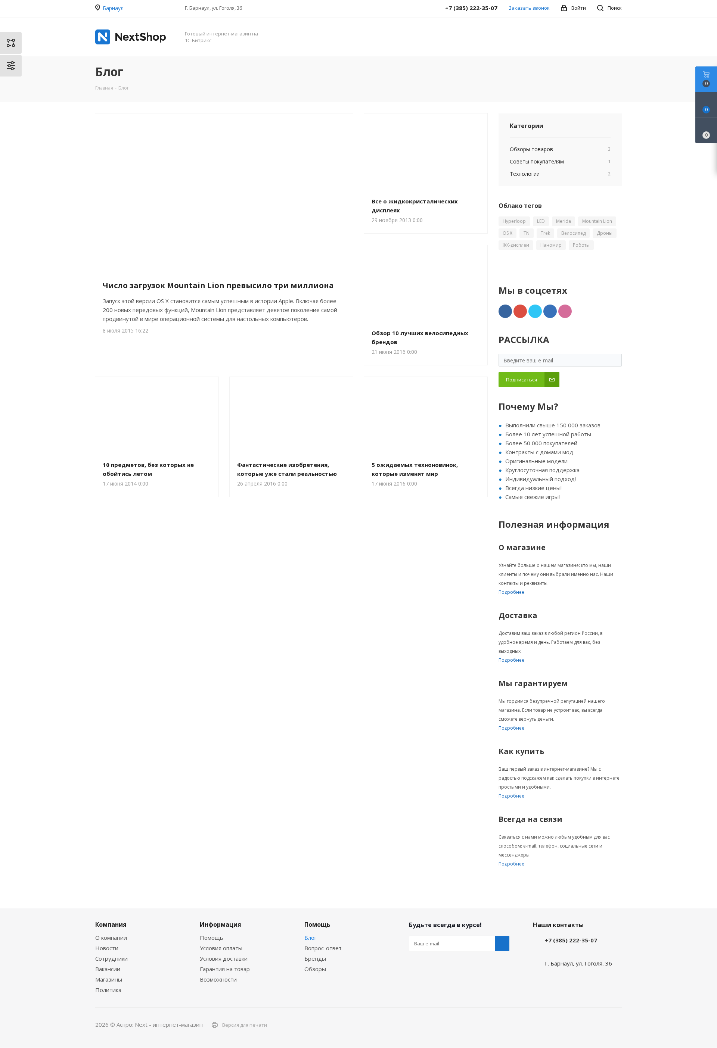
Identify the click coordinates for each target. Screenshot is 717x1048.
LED (541, 221)
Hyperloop (514, 221)
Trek (545, 233)
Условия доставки (224, 958)
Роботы (581, 245)
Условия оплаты (221, 948)
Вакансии (107, 969)
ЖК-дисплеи (516, 245)
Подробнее (511, 592)
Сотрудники (111, 958)
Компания (111, 924)
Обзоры (315, 969)
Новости (106, 948)
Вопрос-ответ (323, 948)
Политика (108, 990)
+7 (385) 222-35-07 (571, 940)
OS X (507, 233)
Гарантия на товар (225, 969)
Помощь (211, 937)
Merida (563, 221)
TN (527, 233)
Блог (310, 937)
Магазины (108, 979)
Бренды (315, 958)
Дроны (604, 233)
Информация (220, 924)
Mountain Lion (597, 221)
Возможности (218, 979)
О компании (111, 937)
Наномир (551, 245)
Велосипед (573, 233)
